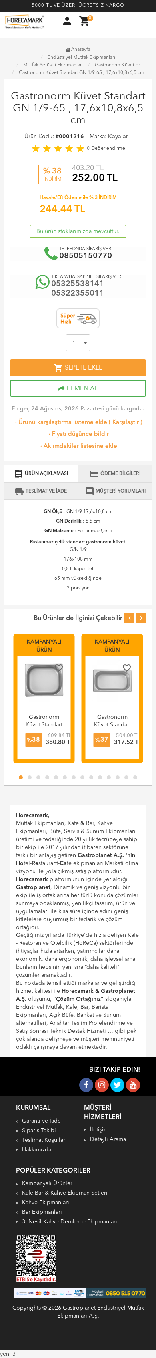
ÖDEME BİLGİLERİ (115, 474)
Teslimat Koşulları (44, 1140)
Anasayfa (80, 49)
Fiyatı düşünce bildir (78, 434)
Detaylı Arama (108, 1139)
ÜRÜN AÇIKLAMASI (41, 474)
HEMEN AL (81, 389)
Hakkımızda (36, 1150)
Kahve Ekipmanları (45, 1202)
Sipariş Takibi (39, 1130)
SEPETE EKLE (78, 368)
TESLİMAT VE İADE (41, 491)
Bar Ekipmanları (42, 1212)
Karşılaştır (125, 422)
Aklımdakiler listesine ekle (78, 446)
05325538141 (77, 284)
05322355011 (77, 294)
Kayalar (118, 136)
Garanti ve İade (41, 1121)
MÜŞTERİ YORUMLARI (115, 491)
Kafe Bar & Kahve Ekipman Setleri (65, 1193)
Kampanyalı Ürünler (47, 1183)
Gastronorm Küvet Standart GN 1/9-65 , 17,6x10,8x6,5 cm (81, 72)
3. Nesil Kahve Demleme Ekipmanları (69, 1222)
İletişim (99, 1130)
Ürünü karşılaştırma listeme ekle (60, 422)
